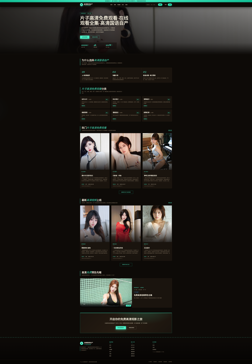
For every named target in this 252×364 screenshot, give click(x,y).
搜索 (160, 4)
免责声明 (170, 361)
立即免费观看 (84, 37)
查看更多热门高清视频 (126, 192)
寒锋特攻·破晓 (86, 248)
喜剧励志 (133, 353)
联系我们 (155, 361)
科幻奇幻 (133, 347)
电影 (115, 4)
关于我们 (150, 361)
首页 (112, 4)
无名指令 (147, 248)
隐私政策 (160, 361)
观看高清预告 (95, 37)
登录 (166, 4)
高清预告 (154, 349)
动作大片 (133, 345)
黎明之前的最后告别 (150, 175)
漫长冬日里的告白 (87, 175)
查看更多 (83, 105)
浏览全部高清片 (121, 327)
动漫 (126, 4)
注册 (170, 4)
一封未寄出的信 (118, 248)
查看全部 (170, 130)
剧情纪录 (133, 355)
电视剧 (118, 4)
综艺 (123, 4)
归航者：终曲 (117, 175)
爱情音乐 (133, 349)
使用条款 (165, 361)
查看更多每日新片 (126, 264)
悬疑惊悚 (133, 351)
